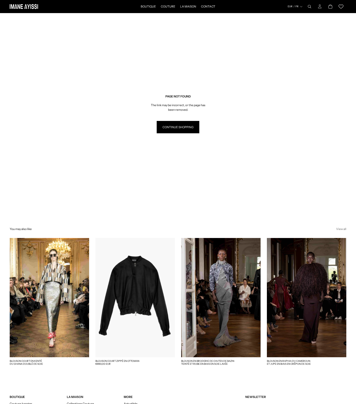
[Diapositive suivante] (167, 297)
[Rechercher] (309, 6)
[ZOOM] (81, 349)
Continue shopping (178, 127)
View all (341, 229)
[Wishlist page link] (341, 6)
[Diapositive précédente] (102, 297)
